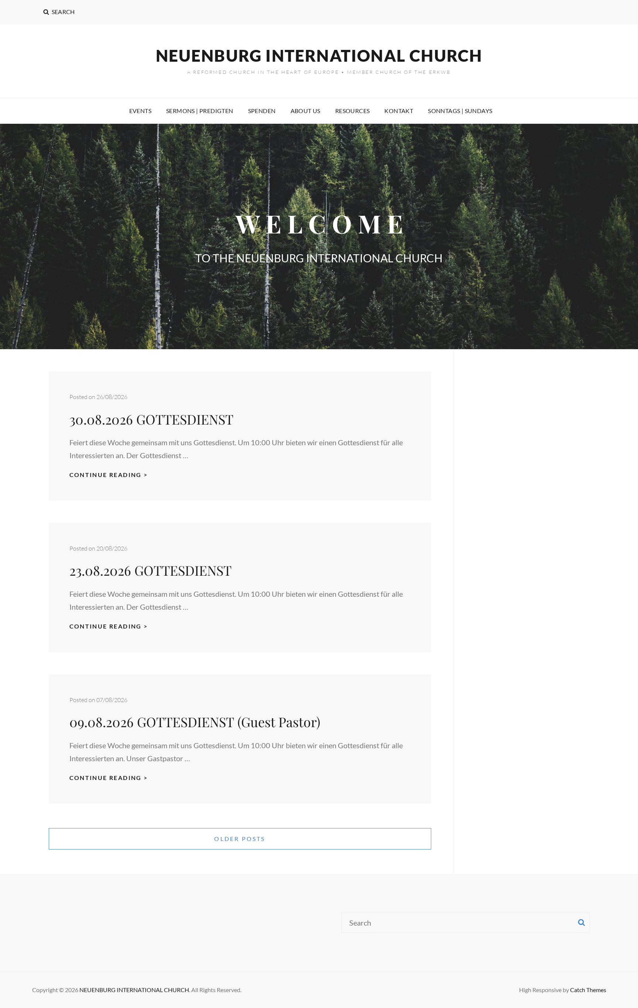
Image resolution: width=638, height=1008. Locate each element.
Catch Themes (588, 989)
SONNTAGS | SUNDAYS (460, 110)
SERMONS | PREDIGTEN (199, 110)
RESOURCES (352, 110)
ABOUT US (305, 110)
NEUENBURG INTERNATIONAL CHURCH (319, 55)
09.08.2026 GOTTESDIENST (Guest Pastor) (194, 722)
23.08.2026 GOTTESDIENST (152, 570)
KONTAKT (398, 110)
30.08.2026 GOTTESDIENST (153, 419)
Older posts (239, 838)
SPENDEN (262, 110)
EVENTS (140, 110)
